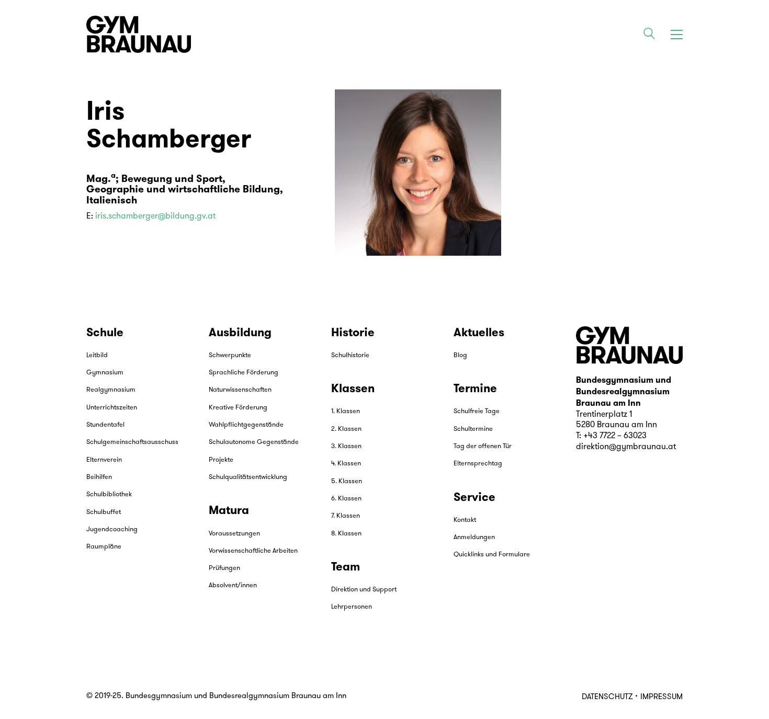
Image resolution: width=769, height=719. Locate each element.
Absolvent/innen (233, 585)
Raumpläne (103, 546)
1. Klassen (345, 411)
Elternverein (104, 459)
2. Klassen (346, 429)
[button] (677, 34)
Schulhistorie (350, 355)
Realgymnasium (110, 389)
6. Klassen (346, 498)
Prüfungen (224, 568)
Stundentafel (105, 424)
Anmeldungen (474, 537)
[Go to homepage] (138, 34)
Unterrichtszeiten (111, 407)
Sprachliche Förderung (243, 372)
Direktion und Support (364, 589)
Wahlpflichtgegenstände (246, 424)
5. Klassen (346, 481)
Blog (460, 355)
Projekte (221, 459)
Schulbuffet (103, 512)
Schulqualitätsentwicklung (248, 477)
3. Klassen (346, 446)
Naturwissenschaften (240, 389)
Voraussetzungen (234, 533)
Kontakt (465, 520)
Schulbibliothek (109, 494)
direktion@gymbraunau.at (626, 447)
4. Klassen (346, 463)
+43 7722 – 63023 (615, 436)
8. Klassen (346, 533)
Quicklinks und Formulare (492, 554)
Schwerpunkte (230, 355)
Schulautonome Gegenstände (254, 442)
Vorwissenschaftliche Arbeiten (253, 550)
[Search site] (649, 35)
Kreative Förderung (238, 407)
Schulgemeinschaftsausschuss (132, 442)
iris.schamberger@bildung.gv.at (155, 216)
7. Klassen (345, 515)
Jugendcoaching (112, 529)
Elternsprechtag (478, 463)
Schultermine (473, 429)
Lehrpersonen (351, 606)
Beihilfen (99, 477)
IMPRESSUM (661, 697)
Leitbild (97, 355)
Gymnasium (104, 372)
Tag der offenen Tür (483, 446)
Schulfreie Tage (477, 411)
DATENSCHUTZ (607, 697)
